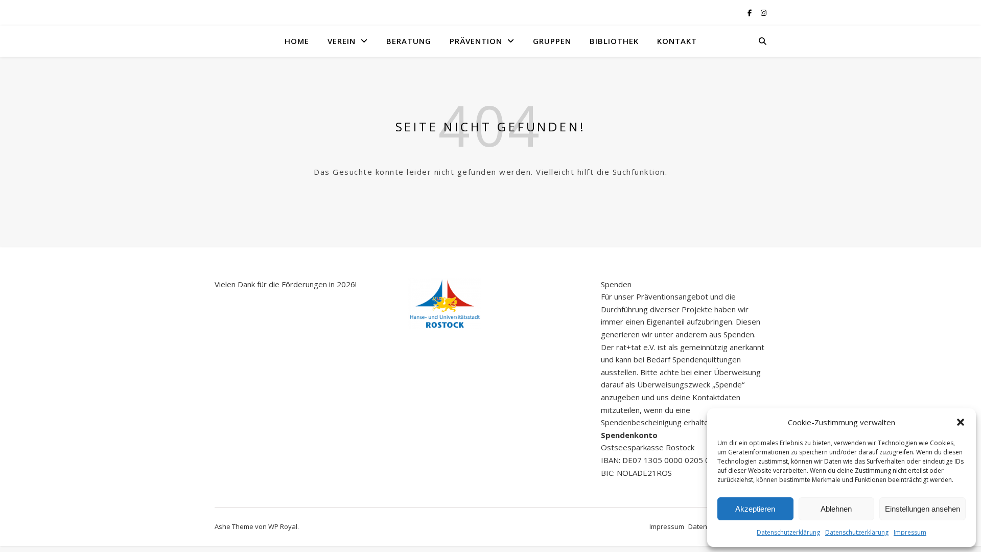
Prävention (476, 41)
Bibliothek (614, 41)
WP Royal (282, 526)
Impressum (910, 532)
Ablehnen (836, 508)
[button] (960, 422)
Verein (342, 41)
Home (297, 41)
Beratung (408, 41)
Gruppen (552, 41)
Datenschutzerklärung (788, 532)
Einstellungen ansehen (922, 508)
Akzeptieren (755, 508)
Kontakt (677, 41)
